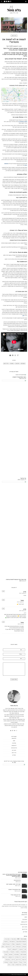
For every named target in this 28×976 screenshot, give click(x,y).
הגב (3, 591)
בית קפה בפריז (12, 941)
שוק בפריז (6, 962)
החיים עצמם (14, 738)
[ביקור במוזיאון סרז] (21, 375)
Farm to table (23, 939)
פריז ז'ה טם (14, 35)
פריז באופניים (17, 957)
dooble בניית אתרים (6, 974)
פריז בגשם (5, 957)
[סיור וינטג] (14, 530)
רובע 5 (25, 962)
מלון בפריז (12, 952)
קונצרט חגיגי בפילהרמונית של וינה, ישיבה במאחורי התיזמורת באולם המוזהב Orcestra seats (12, 875)
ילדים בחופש (14, 745)
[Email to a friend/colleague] (10, 355)
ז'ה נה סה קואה (8, 946)
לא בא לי (9, 949)
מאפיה (25, 121)
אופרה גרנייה (7, 939)
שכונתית (22, 121)
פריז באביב (24, 957)
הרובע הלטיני (18, 946)
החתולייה (13, 944)
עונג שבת (10, 954)
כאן (23, 315)
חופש (14, 740)
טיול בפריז (17, 363)
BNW (18, 939)
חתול (7, 46)
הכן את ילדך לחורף (6, 944)
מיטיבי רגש (14, 750)
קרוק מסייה (7, 959)
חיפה (25, 949)
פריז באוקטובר (11, 957)
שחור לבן (14, 755)
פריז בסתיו (24, 959)
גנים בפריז (24, 944)
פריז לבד (13, 959)
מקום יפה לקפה (23, 954)
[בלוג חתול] (14, 9)
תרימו (9, 964)
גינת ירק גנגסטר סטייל (16, 894)
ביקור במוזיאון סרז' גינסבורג (14, 889)
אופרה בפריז (13, 939)
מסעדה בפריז (5, 952)
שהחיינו (10, 962)
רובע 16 (20, 962)
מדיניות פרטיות (14, 748)
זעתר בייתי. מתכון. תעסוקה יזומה (13, 884)
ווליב (13, 946)
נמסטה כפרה (16, 954)
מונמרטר (11, 363)
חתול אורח (14, 743)
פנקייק (6, 954)
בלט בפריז (6, 941)
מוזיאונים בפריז (23, 952)
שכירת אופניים (18, 964)
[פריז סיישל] (14, 428)
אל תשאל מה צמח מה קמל (21, 941)
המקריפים (23, 363)
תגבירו (13, 964)
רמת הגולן (16, 962)
